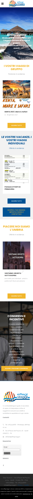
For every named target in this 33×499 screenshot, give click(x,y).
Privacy (20, 485)
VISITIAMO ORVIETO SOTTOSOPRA (13, 274)
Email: (6, 447)
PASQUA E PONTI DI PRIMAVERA (13, 188)
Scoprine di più (26, 494)
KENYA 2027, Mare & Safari (16, 112)
